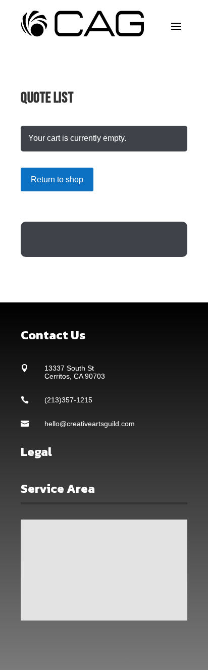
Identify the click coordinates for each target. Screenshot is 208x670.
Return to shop (57, 179)
